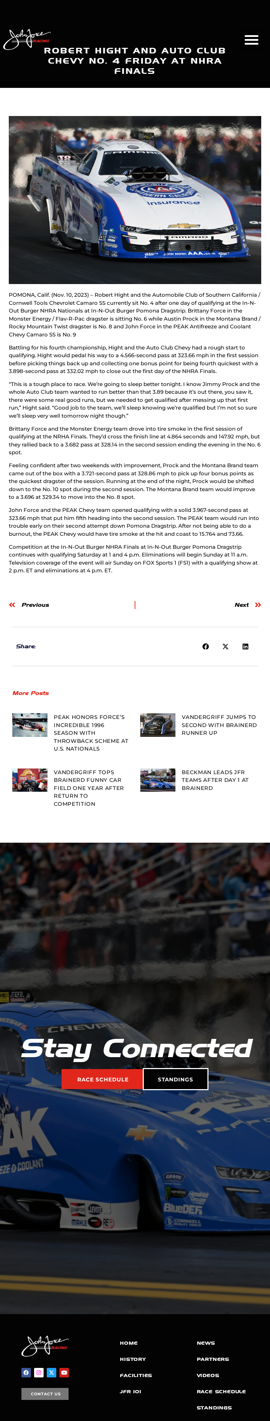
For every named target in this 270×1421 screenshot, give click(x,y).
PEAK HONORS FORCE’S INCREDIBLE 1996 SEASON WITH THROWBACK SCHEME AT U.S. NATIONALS (91, 733)
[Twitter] (51, 1372)
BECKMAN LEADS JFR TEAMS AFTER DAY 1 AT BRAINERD (215, 780)
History (133, 1359)
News (206, 1343)
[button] (251, 39)
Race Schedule (221, 1391)
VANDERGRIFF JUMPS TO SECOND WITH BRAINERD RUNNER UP (219, 725)
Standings (214, 1407)
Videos (208, 1375)
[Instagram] (39, 1372)
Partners (213, 1359)
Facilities (136, 1375)
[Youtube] (64, 1372)
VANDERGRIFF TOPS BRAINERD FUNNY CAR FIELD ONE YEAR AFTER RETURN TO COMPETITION (89, 788)
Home (128, 1343)
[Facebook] (26, 1372)
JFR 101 (130, 1391)
